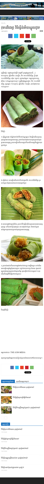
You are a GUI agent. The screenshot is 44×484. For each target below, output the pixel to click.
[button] (41, 12)
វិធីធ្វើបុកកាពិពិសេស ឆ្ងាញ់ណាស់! (23, 387)
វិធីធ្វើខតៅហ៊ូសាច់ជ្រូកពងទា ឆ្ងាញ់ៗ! (12, 467)
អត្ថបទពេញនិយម (8, 381)
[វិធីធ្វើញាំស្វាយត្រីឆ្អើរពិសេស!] (6, 399)
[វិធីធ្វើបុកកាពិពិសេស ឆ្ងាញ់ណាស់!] (6, 389)
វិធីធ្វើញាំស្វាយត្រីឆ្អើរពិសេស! (22, 397)
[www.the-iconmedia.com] (22, 5)
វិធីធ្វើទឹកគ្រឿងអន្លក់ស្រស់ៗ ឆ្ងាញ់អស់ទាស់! (26, 407)
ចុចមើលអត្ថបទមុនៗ (22, 381)
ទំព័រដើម (3, 23)
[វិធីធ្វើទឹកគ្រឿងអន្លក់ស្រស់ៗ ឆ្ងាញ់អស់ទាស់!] (6, 410)
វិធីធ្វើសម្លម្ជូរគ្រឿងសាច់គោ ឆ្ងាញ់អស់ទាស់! (14, 457)
